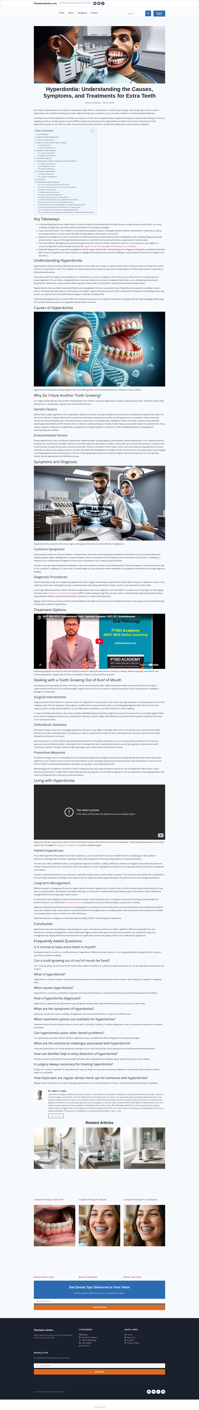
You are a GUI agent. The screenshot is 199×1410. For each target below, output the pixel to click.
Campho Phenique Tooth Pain (48, 1199)
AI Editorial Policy (99, 1407)
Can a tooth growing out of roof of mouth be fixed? (58, 187)
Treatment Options (44, 158)
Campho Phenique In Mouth (93, 1199)
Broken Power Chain (44, 1277)
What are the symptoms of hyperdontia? (55, 197)
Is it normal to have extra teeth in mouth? (55, 185)
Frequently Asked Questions (48, 182)
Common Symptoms (47, 153)
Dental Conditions (93, 103)
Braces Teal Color (132, 1277)
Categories (82, 13)
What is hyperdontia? (48, 190)
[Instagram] (158, 1392)
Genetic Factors (45, 145)
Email (36, 1298)
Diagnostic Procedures (48, 156)
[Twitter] (154, 1392)
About (70, 13)
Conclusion (41, 179)
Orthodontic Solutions (48, 166)
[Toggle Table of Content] (91, 131)
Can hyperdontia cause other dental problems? (57, 202)
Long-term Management (48, 177)
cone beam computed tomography (62, 593)
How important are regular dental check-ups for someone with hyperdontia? (68, 212)
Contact (94, 13)
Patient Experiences (47, 174)
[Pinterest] (163, 1392)
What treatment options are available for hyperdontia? (60, 200)
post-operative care (73, 902)
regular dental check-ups (94, 246)
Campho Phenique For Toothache (140, 1199)
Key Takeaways (42, 134)
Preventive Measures (47, 169)
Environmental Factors (48, 148)
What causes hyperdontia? (50, 192)
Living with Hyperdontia (46, 171)
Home (61, 13)
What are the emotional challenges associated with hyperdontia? (63, 205)
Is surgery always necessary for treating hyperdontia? (60, 210)
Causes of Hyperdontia (45, 140)
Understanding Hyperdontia (48, 137)
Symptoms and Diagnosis (46, 150)
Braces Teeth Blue (88, 1277)
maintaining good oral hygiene (123, 246)
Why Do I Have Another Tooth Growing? (52, 143)
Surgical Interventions (47, 164)
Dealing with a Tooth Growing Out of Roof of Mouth (56, 161)
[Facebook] (149, 1392)
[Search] (148, 13)
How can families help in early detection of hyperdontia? (61, 207)
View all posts (56, 1116)
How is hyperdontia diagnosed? (52, 195)
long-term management (67, 845)
